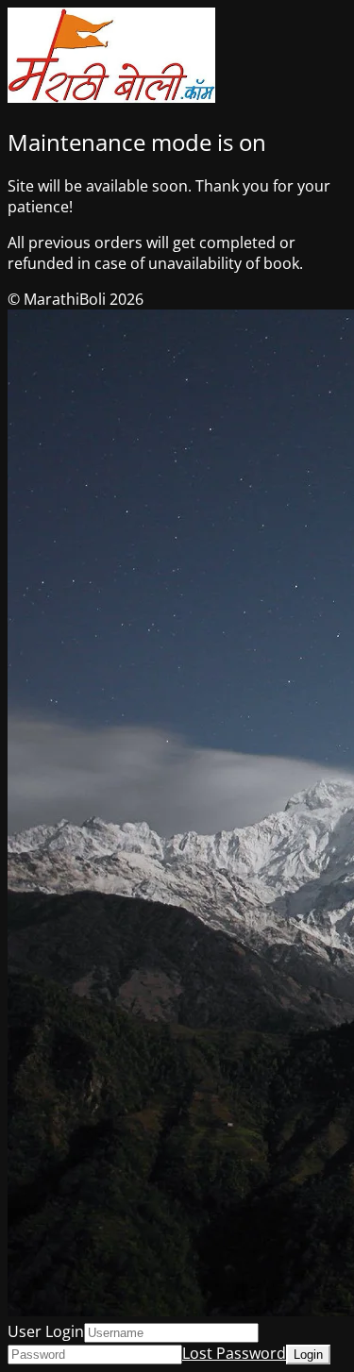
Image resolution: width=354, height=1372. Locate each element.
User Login (46, 1331)
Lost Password (234, 1353)
